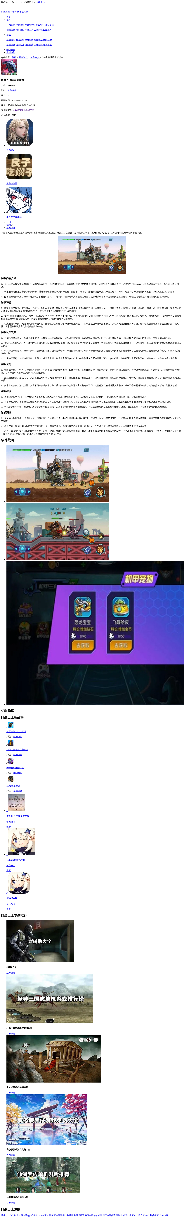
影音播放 (20, 25)
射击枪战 (38, 40)
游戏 (8, 35)
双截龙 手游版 (13, 786)
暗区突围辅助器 (76, 1215)
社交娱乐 (49, 25)
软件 (8, 20)
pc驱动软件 (30, 25)
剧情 (142, 1215)
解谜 (122, 1215)
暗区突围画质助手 (60, 1215)
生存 (147, 1215)
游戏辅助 (35, 1215)
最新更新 (10, 52)
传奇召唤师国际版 (15, 767)
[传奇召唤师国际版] (10, 763)
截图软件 (40, 25)
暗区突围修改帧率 (93, 1215)
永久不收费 (45, 1215)
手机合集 (23, 12)
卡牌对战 (17, 772)
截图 (8, 225)
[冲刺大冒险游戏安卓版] (10, 745)
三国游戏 (10, 40)
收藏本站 (40, 2)
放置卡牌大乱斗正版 (16, 731)
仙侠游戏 (20, 40)
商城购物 (10, 25)
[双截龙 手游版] (10, 781)
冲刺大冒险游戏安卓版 (17, 749)
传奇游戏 (29, 40)
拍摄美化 (10, 30)
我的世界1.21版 (132, 1215)
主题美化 (38, 30)
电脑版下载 (29, 110)
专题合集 (10, 49)
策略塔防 (38, 44)
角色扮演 (29, 44)
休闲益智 (47, 40)
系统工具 (29, 30)
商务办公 (20, 30)
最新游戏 (23, 57)
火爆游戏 (14, 12)
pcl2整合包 (11, 1215)
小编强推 (10, 227)
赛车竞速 (47, 44)
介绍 (8, 222)
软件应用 (5, 12)
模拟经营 (20, 44)
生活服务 (47, 30)
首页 (8, 17)
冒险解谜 (10, 44)
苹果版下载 (17, 110)
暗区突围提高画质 (111, 1215)
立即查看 (10, 973)
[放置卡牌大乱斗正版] (10, 727)
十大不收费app (23, 1215)
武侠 (3, 1215)
